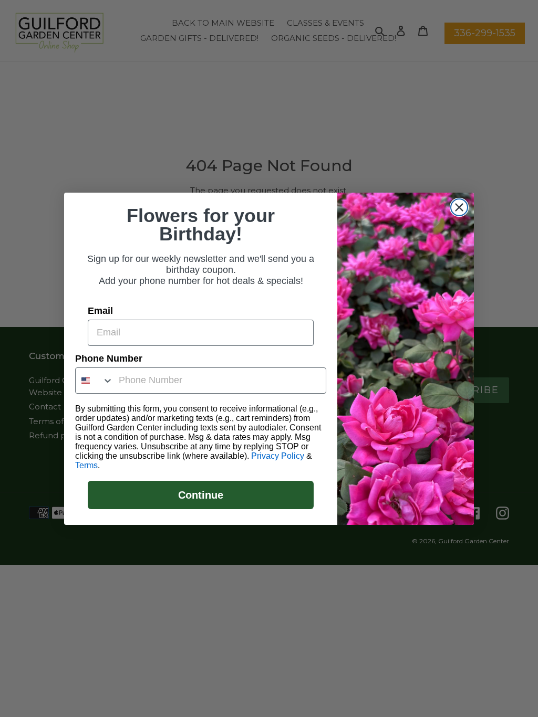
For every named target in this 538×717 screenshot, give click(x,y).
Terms (86, 465)
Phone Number (108, 358)
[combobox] (94, 380)
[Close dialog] (459, 207)
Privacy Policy (277, 455)
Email (100, 310)
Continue (200, 495)
